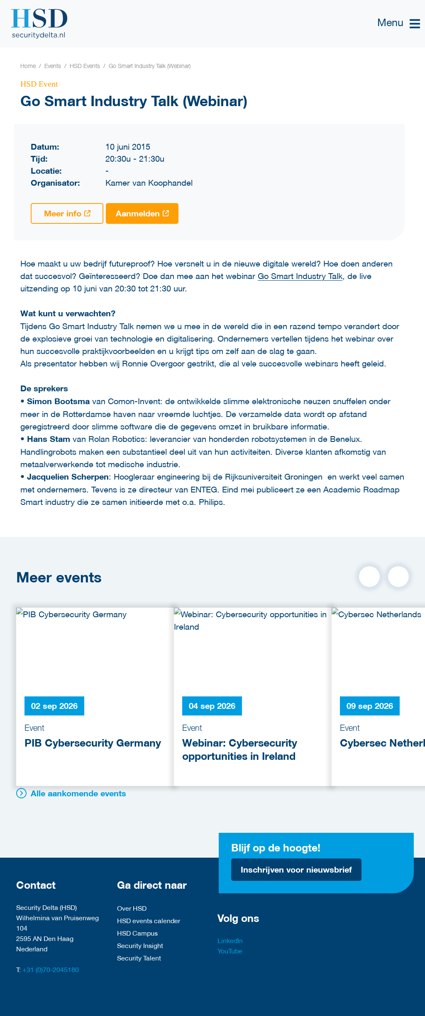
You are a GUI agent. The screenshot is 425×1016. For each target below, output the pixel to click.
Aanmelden (138, 213)
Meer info (62, 213)
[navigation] (398, 24)
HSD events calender (148, 920)
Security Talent (139, 958)
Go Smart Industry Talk (300, 276)
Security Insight (140, 945)
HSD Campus (137, 933)
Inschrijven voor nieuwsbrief (296, 869)
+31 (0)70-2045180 (50, 969)
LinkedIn (230, 940)
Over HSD (132, 908)
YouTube (229, 951)
